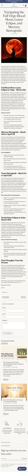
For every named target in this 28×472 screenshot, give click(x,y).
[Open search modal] (23, 5)
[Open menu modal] (2, 5)
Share (5, 292)
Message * (4, 320)
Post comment (7, 333)
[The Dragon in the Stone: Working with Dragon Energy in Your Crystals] (14, 354)
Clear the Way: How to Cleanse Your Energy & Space (13, 400)
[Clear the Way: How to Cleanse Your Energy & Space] (14, 392)
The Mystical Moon (12, 464)
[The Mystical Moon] (14, 5)
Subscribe (24, 458)
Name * (4, 307)
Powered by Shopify (5, 466)
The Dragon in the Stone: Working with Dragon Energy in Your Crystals (13, 363)
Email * (4, 314)
